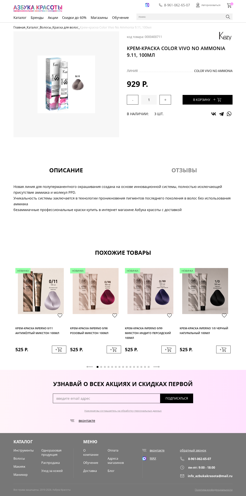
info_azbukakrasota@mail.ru (210, 476)
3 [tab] (105, 367)
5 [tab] (112, 367)
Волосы (45, 27)
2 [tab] (101, 367)
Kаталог (20, 17)
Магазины (99, 17)
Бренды (37, 17)
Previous (90, 366)
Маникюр (20, 475)
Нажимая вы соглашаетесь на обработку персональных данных (123, 410)
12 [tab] (138, 367)
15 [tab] (149, 367)
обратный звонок (193, 450)
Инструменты (23, 450)
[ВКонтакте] (213, 113)
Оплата (113, 450)
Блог (111, 471)
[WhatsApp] (229, 113)
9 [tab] (127, 367)
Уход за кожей (52, 471)
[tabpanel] (40, 314)
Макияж (19, 466)
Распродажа (50, 463)
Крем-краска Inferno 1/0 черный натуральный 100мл (204, 330)
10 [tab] (130, 367)
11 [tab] (134, 367)
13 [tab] (141, 367)
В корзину (204, 99)
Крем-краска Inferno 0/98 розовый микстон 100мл (89, 330)
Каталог (32, 27)
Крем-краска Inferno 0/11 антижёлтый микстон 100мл (37, 330)
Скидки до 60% (74, 17)
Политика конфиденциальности (214, 489)
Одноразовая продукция (51, 452)
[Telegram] (221, 113)
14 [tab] (145, 367)
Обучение (120, 17)
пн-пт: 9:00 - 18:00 (201, 467)
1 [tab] (97, 367)
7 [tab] (119, 367)
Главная (19, 27)
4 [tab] (108, 367)
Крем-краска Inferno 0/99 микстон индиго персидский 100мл (148, 332)
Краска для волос (65, 27)
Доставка (90, 471)
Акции (53, 17)
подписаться (176, 398)
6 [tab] (116, 367)
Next (156, 366)
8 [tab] (123, 367)
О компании (90, 452)
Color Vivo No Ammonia (213, 71)
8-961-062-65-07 (177, 5)
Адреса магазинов (116, 460)
